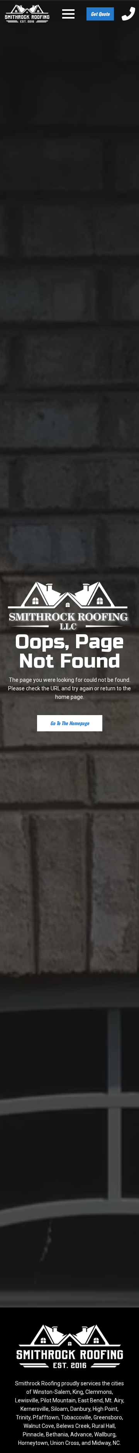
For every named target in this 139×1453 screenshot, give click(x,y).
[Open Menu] (68, 14)
